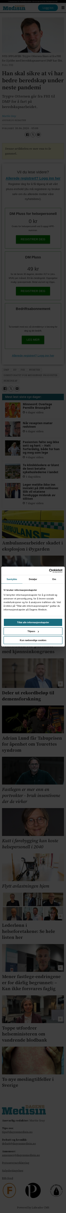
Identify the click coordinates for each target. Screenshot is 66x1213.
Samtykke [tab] (12, 579)
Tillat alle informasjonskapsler (33, 622)
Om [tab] (54, 579)
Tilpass (31, 631)
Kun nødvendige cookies (33, 640)
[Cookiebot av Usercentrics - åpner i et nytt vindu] (49, 571)
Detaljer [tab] (33, 579)
